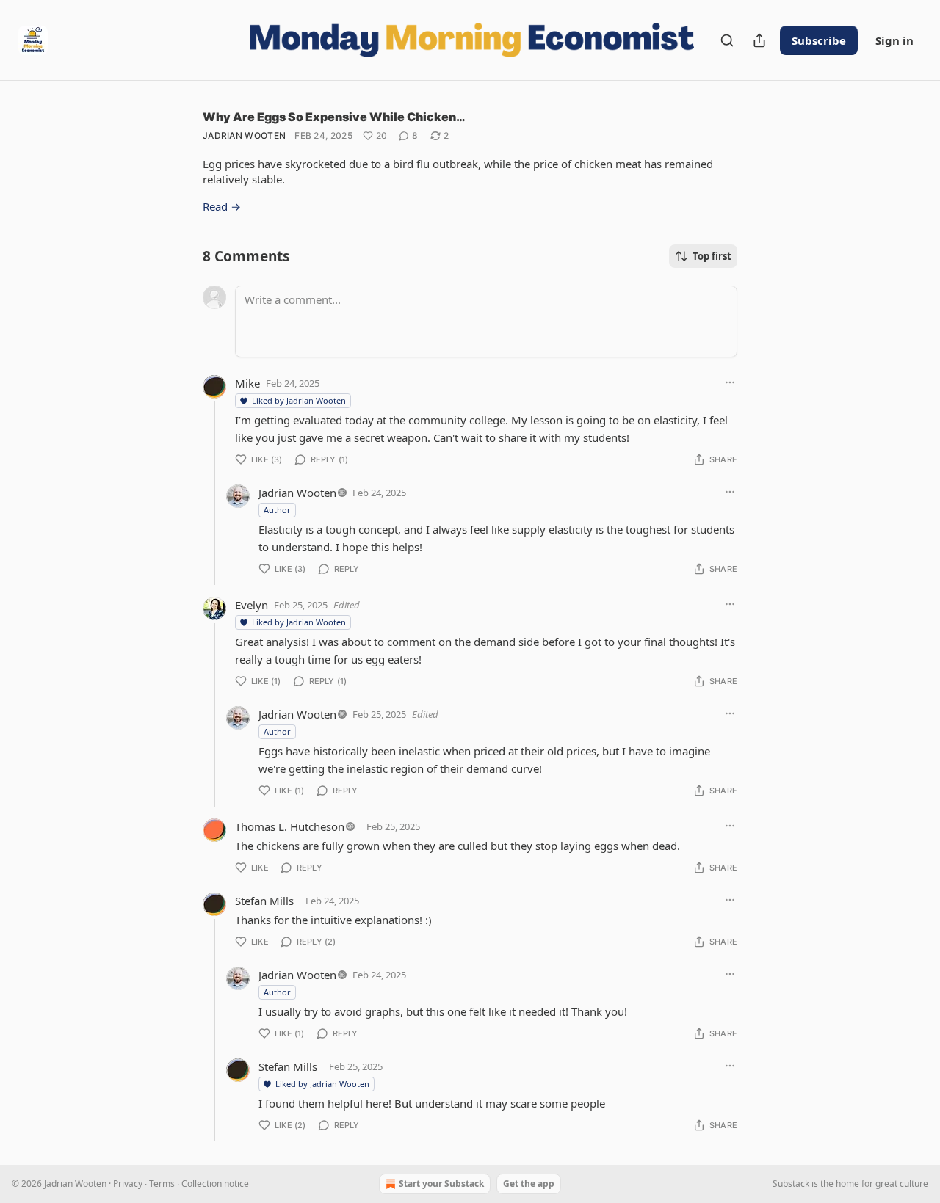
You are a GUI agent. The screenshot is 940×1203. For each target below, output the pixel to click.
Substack (791, 1183)
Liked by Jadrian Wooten (299, 400)
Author (277, 509)
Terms (162, 1183)
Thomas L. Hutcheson (289, 826)
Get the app (528, 1183)
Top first (712, 256)
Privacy (127, 1183)
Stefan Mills (264, 900)
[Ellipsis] (730, 382)
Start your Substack (441, 1183)
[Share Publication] (759, 40)
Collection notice (215, 1183)
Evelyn (251, 604)
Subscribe (819, 40)
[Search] (727, 40)
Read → (222, 206)
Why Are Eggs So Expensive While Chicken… (334, 116)
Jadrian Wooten (244, 135)
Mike (247, 383)
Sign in (894, 40)
